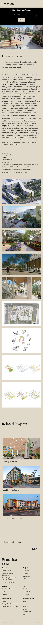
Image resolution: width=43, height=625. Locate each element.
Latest (25, 601)
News (25, 604)
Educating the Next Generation (8, 574)
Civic (24, 578)
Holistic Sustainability (9, 582)
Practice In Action (7, 589)
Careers (4, 594)
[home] (8, 4)
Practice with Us (7, 601)
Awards (25, 606)
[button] (38, 4)
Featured (26, 570)
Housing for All (7, 570)
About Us (26, 589)
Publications (27, 612)
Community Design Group (10, 607)
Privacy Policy (38, 622)
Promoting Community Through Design (9, 578)
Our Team (26, 594)
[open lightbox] (21, 191)
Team (3, 592)
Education (26, 576)
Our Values (26, 592)
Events (25, 609)
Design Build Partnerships (10, 604)
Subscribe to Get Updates (13, 542)
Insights (25, 614)
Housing (25, 573)
